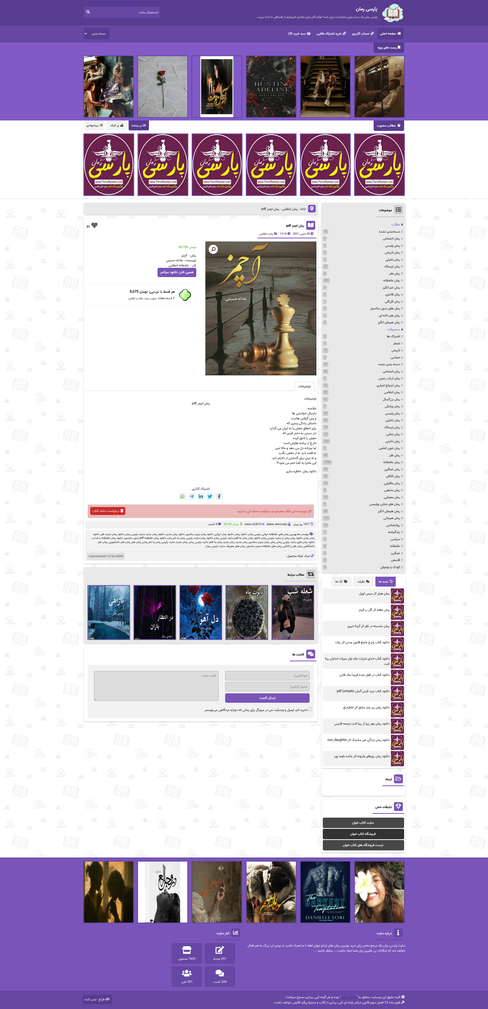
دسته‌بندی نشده (389, 231)
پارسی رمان (254, 534)
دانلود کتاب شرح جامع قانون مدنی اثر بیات (362, 642)
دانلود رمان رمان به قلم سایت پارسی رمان (237, 538)
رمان (273, 542)
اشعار (396, 343)
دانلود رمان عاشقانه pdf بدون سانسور (145, 538)
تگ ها (339, 581)
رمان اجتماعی (391, 238)
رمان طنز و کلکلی (292, 546)
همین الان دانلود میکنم (176, 272)
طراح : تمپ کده (95, 999)
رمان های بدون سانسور (385, 308)
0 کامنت (212, 524)
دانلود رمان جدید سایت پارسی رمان (144, 534)
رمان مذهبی (392, 490)
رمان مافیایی (392, 483)
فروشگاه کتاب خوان (363, 834)
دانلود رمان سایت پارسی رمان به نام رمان (190, 538)
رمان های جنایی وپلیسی (384, 504)
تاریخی (395, 350)
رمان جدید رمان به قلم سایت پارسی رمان (212, 542)
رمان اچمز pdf (295, 225)
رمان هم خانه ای (389, 315)
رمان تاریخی (392, 252)
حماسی (395, 357)
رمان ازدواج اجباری (388, 385)
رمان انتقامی (290, 209)
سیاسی (395, 539)
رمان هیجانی (392, 518)
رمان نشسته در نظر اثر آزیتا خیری (368, 626)
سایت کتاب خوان (363, 822)
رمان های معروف (235, 546)
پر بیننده (137, 125)
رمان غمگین (392, 469)
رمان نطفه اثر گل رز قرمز (374, 610)
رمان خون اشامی (389, 448)
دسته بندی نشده (389, 364)
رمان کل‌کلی (392, 301)
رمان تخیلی (393, 259)
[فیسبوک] (219, 496)
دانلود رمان (241, 534)
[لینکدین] (201, 496)
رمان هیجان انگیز (389, 322)
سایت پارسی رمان (215, 546)
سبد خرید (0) (297, 33)
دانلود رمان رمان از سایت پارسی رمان (282, 538)
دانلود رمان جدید (175, 534)
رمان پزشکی (392, 406)
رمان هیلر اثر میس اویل (374, 593)
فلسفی (395, 560)
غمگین (395, 553)
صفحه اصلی (388, 33)
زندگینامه (394, 532)
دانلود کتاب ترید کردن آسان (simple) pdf (363, 691)
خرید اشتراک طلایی (329, 33)
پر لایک (114, 125)
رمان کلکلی (393, 476)
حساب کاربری (360, 33)
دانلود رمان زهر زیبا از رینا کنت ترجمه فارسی (362, 723)
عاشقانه (395, 546)
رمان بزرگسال (391, 399)
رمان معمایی (392, 497)
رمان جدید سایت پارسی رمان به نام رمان (165, 542)
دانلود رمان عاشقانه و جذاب (107, 538)
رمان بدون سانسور (259, 542)
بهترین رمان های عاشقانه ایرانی (279, 534)
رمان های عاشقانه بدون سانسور (264, 546)
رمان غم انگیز (391, 287)
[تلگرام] (191, 496)
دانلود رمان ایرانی (224, 534)
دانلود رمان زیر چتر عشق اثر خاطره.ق (366, 707)
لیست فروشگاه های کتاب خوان (363, 845)
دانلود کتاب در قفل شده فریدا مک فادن (364, 675)
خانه (303, 209)
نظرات (361, 581)
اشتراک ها (393, 336)
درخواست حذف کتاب (105, 511)
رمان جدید (242, 542)
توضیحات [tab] (304, 386)
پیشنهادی (92, 125)
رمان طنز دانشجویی (119, 542)
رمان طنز (136, 542)
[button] (213, 249)
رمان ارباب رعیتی (389, 378)
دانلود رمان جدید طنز (112, 534)
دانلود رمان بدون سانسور (199, 534)
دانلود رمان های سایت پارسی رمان (296, 542)
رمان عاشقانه (391, 280)
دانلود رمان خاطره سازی (301, 471)
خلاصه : (311, 408)
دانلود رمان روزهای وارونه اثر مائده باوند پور (362, 756)
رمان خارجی (392, 441)
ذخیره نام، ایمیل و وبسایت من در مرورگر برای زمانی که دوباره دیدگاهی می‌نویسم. (256, 710)
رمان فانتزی (392, 294)
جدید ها (383, 581)
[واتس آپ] (182, 496)
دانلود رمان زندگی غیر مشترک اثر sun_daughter (358, 740)
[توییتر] (210, 496)
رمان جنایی (393, 434)
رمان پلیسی (392, 245)
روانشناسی (393, 525)
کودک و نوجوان (390, 567)
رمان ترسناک (392, 266)
